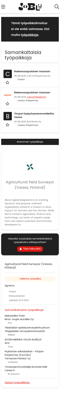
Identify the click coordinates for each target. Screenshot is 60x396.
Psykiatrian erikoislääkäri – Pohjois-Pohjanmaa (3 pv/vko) (24, 353)
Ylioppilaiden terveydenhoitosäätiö (25, 331)
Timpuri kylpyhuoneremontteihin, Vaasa (34, 115)
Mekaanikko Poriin (15, 315)
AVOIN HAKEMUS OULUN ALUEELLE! (23, 339)
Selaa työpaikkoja (17, 382)
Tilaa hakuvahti (32, 248)
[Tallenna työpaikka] (8, 82)
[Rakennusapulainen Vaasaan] (8, 95)
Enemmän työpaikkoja (30, 141)
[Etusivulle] (30, 7)
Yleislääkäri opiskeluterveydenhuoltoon (27, 327)
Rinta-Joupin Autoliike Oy (19, 319)
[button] (53, 29)
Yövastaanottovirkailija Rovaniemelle (26, 367)
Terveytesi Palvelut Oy (18, 358)
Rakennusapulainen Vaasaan (32, 71)
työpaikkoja (29, 35)
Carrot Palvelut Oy (36, 97)
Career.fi (10, 370)
